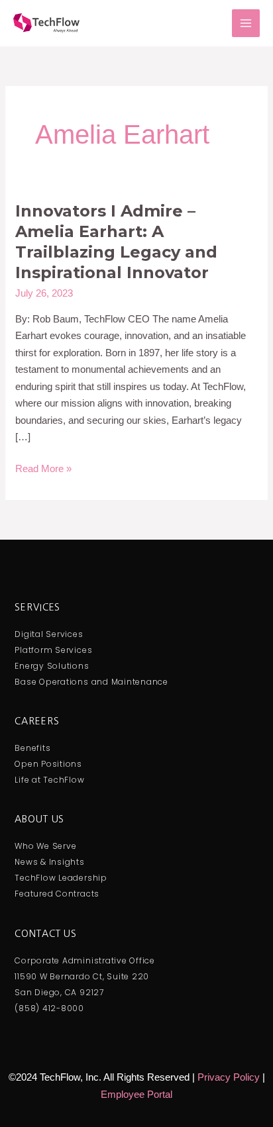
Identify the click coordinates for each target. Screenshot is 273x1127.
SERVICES (37, 607)
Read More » (43, 467)
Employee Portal (136, 1094)
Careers (37, 721)
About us (39, 819)
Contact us (46, 933)
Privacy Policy (228, 1077)
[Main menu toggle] (246, 23)
